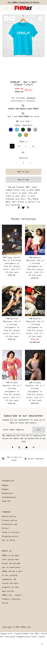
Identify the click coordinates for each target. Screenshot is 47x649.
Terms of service (10, 532)
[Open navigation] (6, 8)
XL (33, 146)
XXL (23, 152)
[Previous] (6, 18)
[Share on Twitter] (24, 208)
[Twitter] (26, 448)
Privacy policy (9, 520)
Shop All (6, 501)
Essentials (7, 493)
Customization (9, 497)
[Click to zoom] (40, 18)
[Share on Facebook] (19, 208)
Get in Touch (8, 540)
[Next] (12, 18)
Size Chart (25, 121)
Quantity (23, 158)
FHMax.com (25, 627)
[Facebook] (12, 448)
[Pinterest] (33, 448)
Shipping (31, 98)
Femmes (5, 489)
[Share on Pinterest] (28, 208)
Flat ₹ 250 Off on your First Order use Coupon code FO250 (23, 109)
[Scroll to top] (42, 644)
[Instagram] (19, 448)
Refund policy (9, 516)
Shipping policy (10, 536)
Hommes (5, 485)
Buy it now (23, 179)
